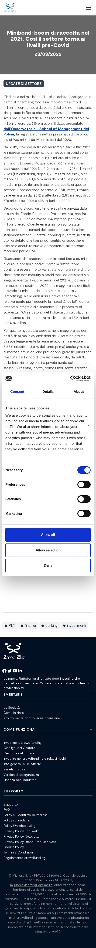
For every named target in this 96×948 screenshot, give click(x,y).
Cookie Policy (13, 847)
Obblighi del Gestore (19, 748)
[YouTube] (15, 671)
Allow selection (48, 550)
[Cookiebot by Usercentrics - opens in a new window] (70, 379)
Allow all (48, 535)
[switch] (84, 484)
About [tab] (79, 392)
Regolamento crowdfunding (24, 858)
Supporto (10, 804)
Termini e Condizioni (18, 852)
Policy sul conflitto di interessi (25, 815)
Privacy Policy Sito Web (20, 831)
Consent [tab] (17, 392)
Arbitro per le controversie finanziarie (31, 718)
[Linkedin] (20, 671)
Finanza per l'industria (19, 780)
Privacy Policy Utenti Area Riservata (29, 842)
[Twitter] (9, 671)
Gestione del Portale (18, 753)
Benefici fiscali (14, 769)
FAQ (6, 809)
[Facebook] (4, 671)
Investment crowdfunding (22, 742)
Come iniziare (13, 713)
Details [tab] (48, 392)
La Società (11, 707)
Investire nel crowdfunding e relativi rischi (34, 758)
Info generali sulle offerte (22, 764)
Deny (48, 565)
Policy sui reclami (16, 820)
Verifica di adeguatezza (21, 775)
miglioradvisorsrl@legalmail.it (31, 885)
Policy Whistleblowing (19, 826)
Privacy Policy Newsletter (22, 836)
